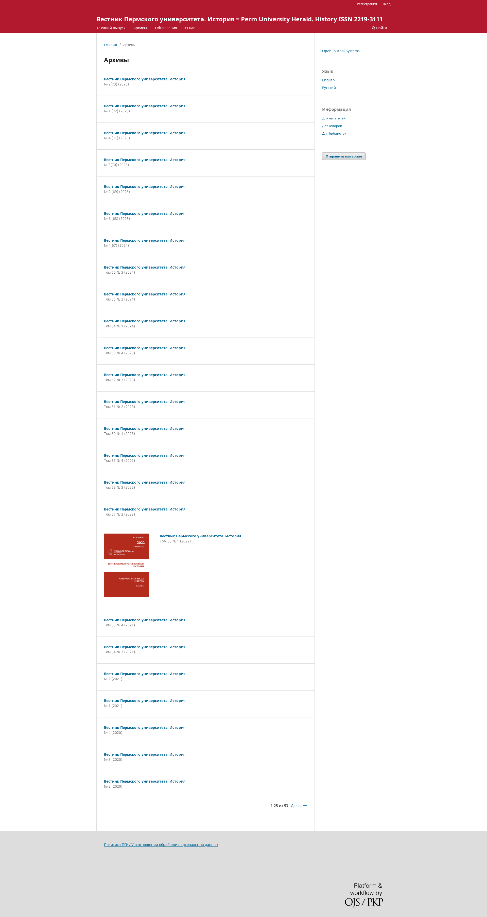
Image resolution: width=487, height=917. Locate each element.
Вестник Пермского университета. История (144, 79)
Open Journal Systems (341, 50)
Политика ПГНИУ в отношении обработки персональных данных (161, 844)
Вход (387, 4)
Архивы (140, 27)
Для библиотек (334, 133)
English (328, 80)
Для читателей (333, 118)
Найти (381, 27)
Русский (329, 87)
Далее (296, 805)
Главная (110, 44)
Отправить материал (344, 156)
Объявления (166, 27)
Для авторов (332, 126)
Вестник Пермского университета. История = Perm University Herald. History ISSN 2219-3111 (239, 19)
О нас (190, 27)
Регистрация (367, 4)
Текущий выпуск (110, 27)
